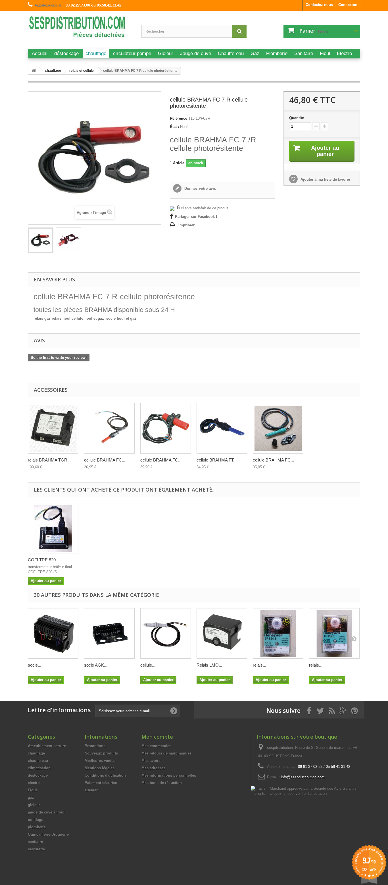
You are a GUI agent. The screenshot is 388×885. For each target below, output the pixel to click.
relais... (259, 665)
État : (174, 127)
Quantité (296, 118)
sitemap (92, 790)
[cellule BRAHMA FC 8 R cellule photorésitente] (165, 428)
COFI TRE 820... (43, 559)
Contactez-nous (319, 5)
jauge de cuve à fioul (46, 812)
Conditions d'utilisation (105, 775)
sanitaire (35, 842)
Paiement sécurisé (101, 783)
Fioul (32, 790)
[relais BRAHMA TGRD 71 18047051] (53, 428)
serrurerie (36, 849)
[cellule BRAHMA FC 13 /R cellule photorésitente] (109, 428)
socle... (34, 665)
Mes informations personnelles (168, 775)
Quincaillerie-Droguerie (48, 834)
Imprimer (186, 225)
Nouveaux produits (101, 753)
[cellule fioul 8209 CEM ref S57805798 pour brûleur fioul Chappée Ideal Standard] (165, 633)
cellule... (147, 665)
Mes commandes (156, 746)
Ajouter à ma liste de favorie (324, 179)
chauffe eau (38, 760)
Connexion (347, 5)
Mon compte (157, 736)
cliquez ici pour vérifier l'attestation (298, 794)
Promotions (95, 746)
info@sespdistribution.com (303, 777)
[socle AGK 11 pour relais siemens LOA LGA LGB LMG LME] (109, 633)
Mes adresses (153, 768)
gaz (31, 797)
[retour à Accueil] (33, 70)
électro (34, 783)
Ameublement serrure (47, 746)
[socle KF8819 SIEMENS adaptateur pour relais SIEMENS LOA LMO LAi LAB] (53, 633)
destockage (38, 775)
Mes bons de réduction (161, 783)
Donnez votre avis (199, 188)
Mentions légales (99, 768)
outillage (35, 819)
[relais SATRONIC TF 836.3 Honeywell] (334, 633)
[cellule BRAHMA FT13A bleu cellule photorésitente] (222, 428)
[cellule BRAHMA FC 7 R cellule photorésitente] (40, 240)
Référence (178, 118)
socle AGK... (95, 665)
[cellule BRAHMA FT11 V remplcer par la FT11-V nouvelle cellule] (278, 428)
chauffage (36, 753)
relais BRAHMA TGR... (49, 460)
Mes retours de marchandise (166, 753)
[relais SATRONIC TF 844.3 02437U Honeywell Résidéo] (278, 633)
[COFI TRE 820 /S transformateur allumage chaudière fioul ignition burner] (53, 528)
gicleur (34, 805)
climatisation (39, 768)
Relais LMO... (209, 665)
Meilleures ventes (100, 760)
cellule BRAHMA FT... (217, 460)
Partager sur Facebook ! (196, 216)
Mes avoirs (150, 760)
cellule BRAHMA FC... (104, 460)
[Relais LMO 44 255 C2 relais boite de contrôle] (222, 633)
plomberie (37, 827)
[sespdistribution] (80, 29)
